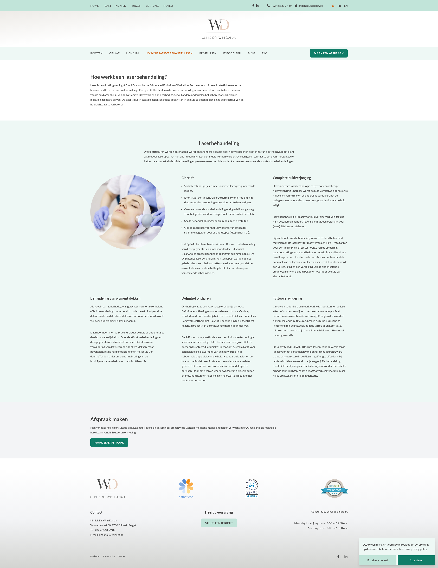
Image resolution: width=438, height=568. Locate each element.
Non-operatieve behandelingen (169, 53)
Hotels (168, 5)
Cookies (121, 556)
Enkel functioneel (377, 560)
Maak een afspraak (329, 53)
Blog (251, 53)
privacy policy (419, 549)
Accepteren (416, 560)
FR (339, 5)
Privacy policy (109, 556)
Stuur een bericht (219, 523)
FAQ (264, 53)
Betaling (152, 5)
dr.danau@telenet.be (310, 5)
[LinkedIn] (257, 5)
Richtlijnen (207, 53)
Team (107, 5)
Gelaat (114, 53)
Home (94, 5)
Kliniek (120, 5)
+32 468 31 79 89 (281, 5)
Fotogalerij (232, 53)
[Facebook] (253, 5)
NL (332, 5)
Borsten (96, 53)
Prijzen (136, 5)
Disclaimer (95, 556)
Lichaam (132, 53)
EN (346, 5)
